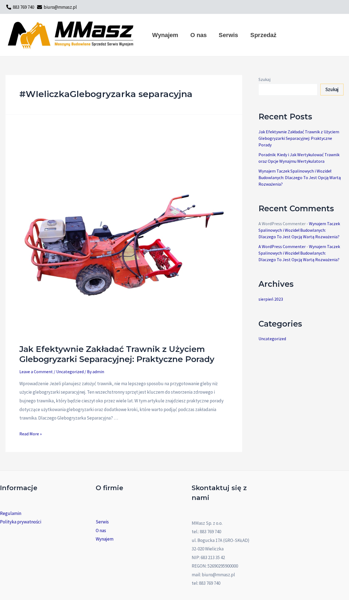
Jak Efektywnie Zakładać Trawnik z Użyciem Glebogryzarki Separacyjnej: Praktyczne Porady (116, 354)
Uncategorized (70, 371)
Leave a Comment (36, 371)
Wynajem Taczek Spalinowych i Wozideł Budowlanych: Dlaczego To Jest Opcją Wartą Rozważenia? (299, 177)
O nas (101, 530)
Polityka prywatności (20, 522)
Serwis (102, 522)
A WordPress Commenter (282, 246)
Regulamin (10, 513)
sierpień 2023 (270, 299)
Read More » (30, 433)
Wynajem (104, 539)
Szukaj (264, 79)
